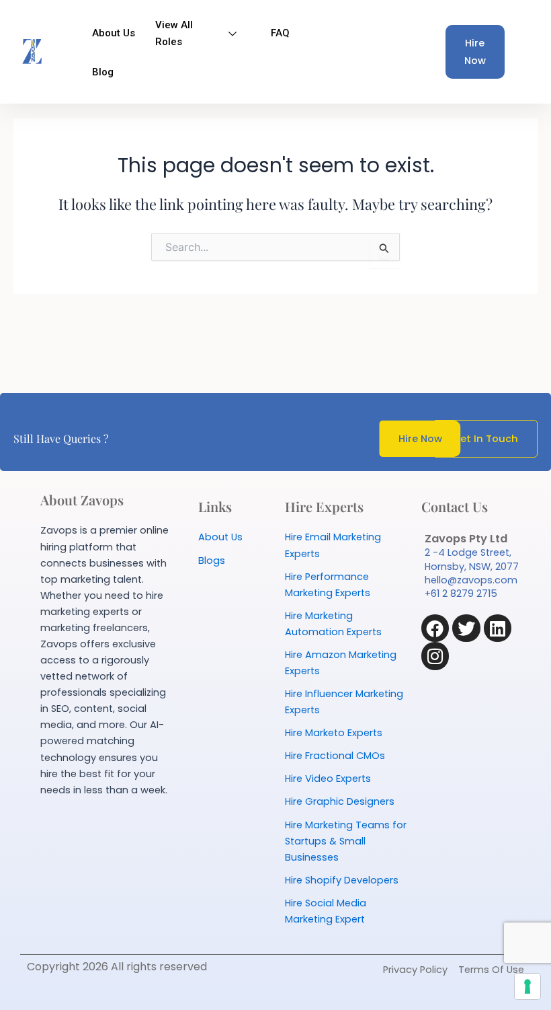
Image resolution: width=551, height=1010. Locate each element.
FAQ (280, 33)
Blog (103, 72)
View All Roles (174, 33)
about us (113, 33)
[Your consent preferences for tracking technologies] (527, 986)
